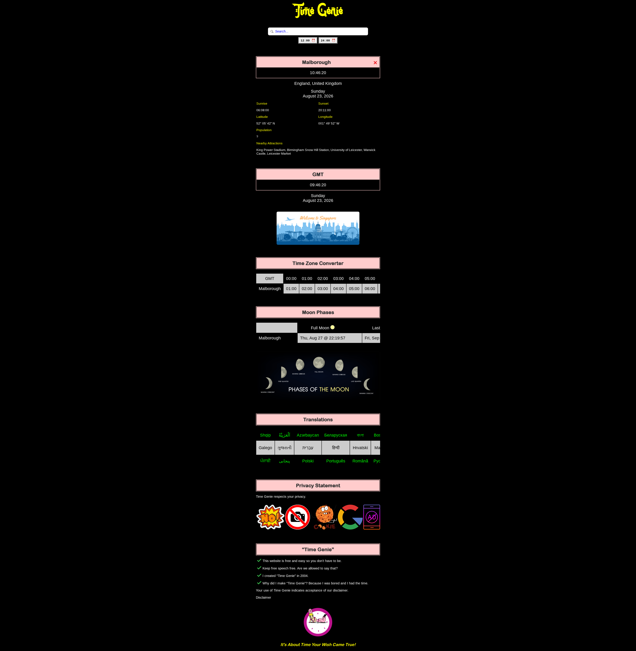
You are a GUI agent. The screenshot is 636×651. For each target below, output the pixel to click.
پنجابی (284, 461)
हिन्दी (336, 447)
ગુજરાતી (284, 447)
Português (335, 461)
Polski (308, 461)
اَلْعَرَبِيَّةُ (284, 435)
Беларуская (335, 435)
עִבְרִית (307, 447)
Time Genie (318, 10)
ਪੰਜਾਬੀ (265, 460)
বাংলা (360, 435)
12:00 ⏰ (308, 40)
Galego (265, 447)
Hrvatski (360, 447)
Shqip (265, 435)
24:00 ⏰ (328, 40)
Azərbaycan (308, 435)
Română (360, 461)
